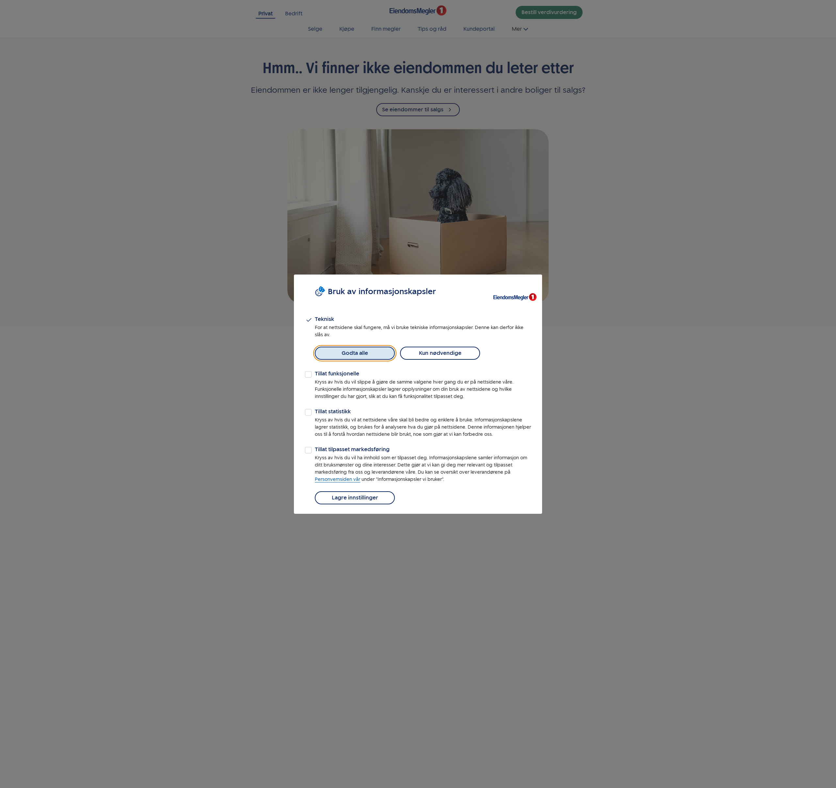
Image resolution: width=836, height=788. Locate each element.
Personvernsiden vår (337, 479)
